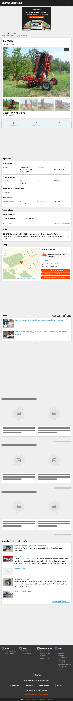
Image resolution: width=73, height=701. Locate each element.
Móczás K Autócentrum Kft (23, 592)
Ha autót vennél (45, 653)
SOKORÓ (14, 33)
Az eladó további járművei (53, 264)
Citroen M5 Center (20, 569)
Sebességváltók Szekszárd (23, 579)
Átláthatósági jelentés (64, 664)
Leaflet (18, 278)
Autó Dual (17, 556)
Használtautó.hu (35, 278)
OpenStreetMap (26, 278)
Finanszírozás (26, 653)
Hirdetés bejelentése (8, 223)
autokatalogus (49, 699)
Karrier (60, 669)
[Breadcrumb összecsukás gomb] (8, 33)
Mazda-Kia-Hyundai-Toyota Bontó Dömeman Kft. (30, 546)
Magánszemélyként (10, 651)
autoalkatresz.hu (40, 699)
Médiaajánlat (62, 667)
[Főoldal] (3, 33)
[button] (11, 105)
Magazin (42, 655)
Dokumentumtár (45, 658)
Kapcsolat (61, 651)
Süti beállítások (62, 657)
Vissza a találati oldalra (8, 36)
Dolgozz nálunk (43, 695)
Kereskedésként (9, 653)
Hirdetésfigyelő (26, 651)
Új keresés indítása (22, 36)
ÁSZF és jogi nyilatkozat (61, 654)
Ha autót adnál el (45, 651)
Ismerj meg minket (30, 695)
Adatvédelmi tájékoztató (61, 661)
